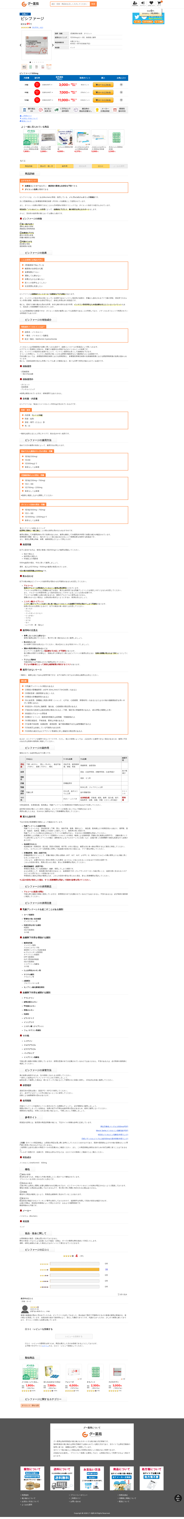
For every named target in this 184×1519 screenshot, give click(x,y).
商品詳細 (28, 166)
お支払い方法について (29, 118)
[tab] (30, 62)
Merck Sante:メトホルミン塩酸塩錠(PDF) (112, 1130)
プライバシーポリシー (79, 1495)
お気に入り (151, 5)
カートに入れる (104, 85)
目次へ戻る (178, 1499)
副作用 (64, 166)
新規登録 (135, 5)
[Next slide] (52, 45)
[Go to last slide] (21, 45)
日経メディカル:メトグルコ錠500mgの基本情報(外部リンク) (105, 1139)
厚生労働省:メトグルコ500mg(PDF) (114, 1126)
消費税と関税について (127, 1498)
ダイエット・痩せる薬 (30, 1405)
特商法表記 (123, 1495)
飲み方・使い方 (46, 166)
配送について (26, 121)
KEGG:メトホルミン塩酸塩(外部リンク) (113, 1134)
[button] (24, 67)
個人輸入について (28, 1498)
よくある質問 (27, 1505)
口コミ (101, 166)
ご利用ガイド (27, 116)
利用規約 (25, 1495)
